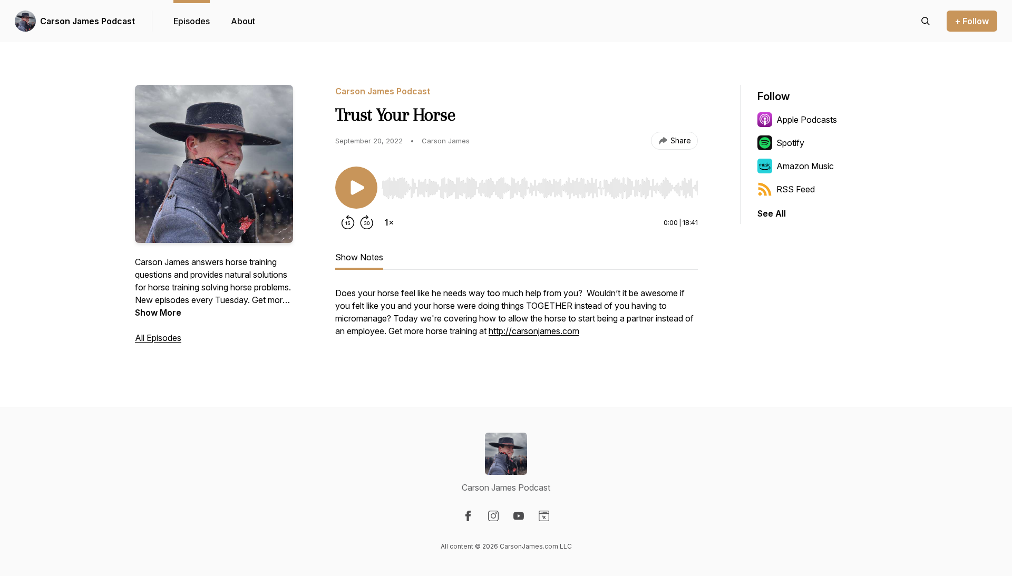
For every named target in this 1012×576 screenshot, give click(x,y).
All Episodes (158, 338)
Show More (158, 312)
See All (771, 213)
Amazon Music (805, 166)
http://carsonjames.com (534, 331)
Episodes (191, 21)
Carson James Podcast (87, 21)
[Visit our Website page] (544, 516)
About (243, 21)
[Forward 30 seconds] (366, 222)
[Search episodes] (925, 21)
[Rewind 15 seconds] (347, 222)
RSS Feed (795, 189)
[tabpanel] (516, 317)
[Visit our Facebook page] (468, 516)
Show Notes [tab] (359, 257)
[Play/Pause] (356, 188)
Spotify (790, 143)
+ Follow (972, 21)
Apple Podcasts (806, 119)
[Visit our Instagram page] (493, 516)
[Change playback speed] (389, 222)
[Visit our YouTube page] (518, 516)
